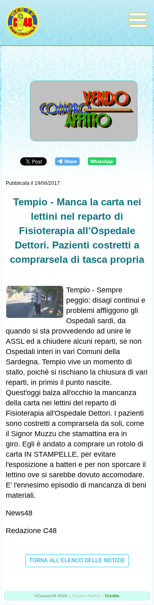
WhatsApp (101, 161)
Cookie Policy (86, 595)
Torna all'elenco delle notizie (77, 560)
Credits (112, 595)
